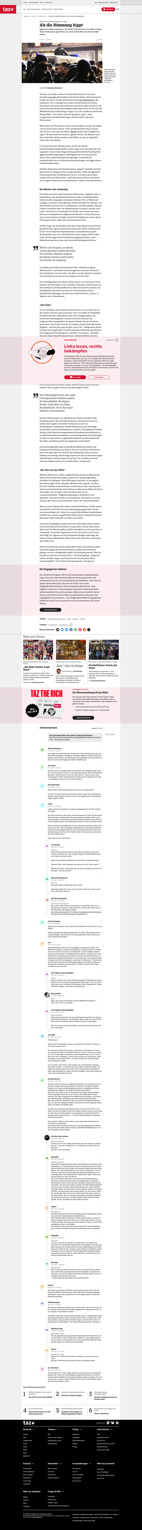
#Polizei (82, 619)
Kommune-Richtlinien (102, 1514)
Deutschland (41, 16)
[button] (117, 9)
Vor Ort (75, 1472)
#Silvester (75, 619)
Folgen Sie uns (100, 1423)
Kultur (25, 1444)
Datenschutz (85, 1518)
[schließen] (117, 340)
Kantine (26, 1500)
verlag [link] (25, 2)
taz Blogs (100, 1469)
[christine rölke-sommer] (47, 1137)
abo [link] (96, 2)
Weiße (73, 131)
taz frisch (51, 1472)
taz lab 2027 (76, 1481)
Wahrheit (26, 1456)
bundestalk (27, 1469)
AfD (49, 1434)
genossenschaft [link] (103, 2)
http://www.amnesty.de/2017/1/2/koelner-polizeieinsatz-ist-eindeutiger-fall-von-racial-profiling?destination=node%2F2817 (76, 913)
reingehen (26, 1484)
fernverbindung (28, 1472)
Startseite (26, 16)
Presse (74, 1447)
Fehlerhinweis (63, 625)
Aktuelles (75, 1434)
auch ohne (52, 97)
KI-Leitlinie (114, 1514)
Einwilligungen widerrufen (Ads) (83, 1521)
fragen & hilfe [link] (48, 2)
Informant (76, 1518)
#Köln (69, 619)
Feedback (51, 1496)
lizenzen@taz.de (37, 1517)
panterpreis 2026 (103, 1450)
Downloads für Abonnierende (58, 1506)
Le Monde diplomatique (105, 1475)
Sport (25, 1447)
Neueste (94, 728)
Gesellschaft (27, 1441)
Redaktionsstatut (86, 1514)
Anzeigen (26, 1506)
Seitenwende (107, 1518)
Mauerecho (27, 1478)
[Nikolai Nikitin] (47, 995)
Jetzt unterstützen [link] (50, 610)
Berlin (25, 1450)
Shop (25, 1503)
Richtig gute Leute (54, 1441)
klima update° (28, 1475)
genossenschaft (103, 1437)
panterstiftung (102, 1447)
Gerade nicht (110, 340)
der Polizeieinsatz (87, 100)
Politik (33, 16)
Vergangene (76, 1478)
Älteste (100, 728)
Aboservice (52, 1500)
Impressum (94, 1518)
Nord (25, 1453)
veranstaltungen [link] (33, 2)
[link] (24, 9)
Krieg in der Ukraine (55, 1437)
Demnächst (76, 1469)
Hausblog (75, 1437)
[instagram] (117, 1424)
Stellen (74, 1444)
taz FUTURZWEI (102, 1472)
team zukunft (52, 1469)
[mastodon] (108, 1424)
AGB (100, 1518)
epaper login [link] (113, 2)
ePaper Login (52, 1503)
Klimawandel (52, 1444)
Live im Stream (77, 1475)
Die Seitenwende (78, 1441)
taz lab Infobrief (53, 1478)
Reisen (25, 1497)
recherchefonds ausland (106, 1444)
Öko (24, 1437)
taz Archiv (100, 1478)
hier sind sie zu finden (62, 739)
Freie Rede (27, 1481)
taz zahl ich (101, 1441)
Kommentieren (53, 625)
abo (98, 1434)
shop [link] (41, 2)
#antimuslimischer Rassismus (56, 619)
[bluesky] (112, 1424)
